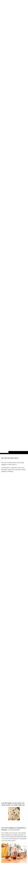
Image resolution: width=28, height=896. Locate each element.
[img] (14, 230)
